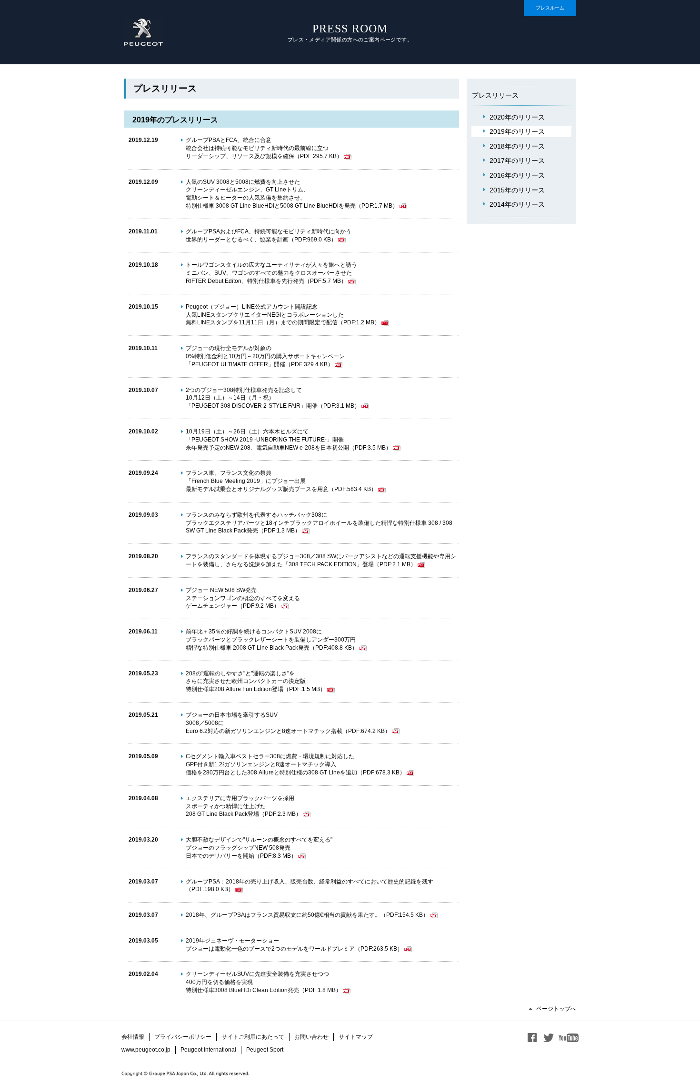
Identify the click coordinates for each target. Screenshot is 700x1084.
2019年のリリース (517, 131)
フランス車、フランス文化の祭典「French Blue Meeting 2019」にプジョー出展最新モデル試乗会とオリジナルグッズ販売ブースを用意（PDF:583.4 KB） (281, 481)
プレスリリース (495, 95)
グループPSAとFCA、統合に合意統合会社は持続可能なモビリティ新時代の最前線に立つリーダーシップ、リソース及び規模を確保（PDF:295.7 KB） (264, 148)
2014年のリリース (517, 204)
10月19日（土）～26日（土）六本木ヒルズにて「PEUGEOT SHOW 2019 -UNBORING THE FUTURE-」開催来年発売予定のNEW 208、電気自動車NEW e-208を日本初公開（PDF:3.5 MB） (288, 439)
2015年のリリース (517, 190)
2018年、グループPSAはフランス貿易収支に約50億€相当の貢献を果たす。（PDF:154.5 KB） (307, 915)
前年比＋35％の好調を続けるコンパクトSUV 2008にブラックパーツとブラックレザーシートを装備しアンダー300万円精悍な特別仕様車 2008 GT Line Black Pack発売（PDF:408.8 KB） (272, 639)
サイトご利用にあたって (252, 1037)
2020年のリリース (517, 117)
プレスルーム (550, 7)
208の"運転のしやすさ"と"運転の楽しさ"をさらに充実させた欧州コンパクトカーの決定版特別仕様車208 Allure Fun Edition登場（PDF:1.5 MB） (256, 681)
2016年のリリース (517, 175)
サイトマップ (356, 1037)
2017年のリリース (517, 160)
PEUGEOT (143, 32)
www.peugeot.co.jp (145, 1049)
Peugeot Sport (264, 1049)
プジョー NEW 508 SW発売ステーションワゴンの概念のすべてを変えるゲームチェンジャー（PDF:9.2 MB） (243, 598)
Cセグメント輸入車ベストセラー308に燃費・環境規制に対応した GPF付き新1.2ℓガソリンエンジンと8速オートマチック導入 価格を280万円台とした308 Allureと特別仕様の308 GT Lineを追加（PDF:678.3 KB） (295, 764)
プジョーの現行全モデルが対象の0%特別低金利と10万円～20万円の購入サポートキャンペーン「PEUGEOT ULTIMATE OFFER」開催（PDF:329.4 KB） (265, 356)
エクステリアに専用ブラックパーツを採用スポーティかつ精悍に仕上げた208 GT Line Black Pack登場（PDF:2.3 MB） (243, 806)
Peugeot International (208, 1049)
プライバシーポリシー (182, 1037)
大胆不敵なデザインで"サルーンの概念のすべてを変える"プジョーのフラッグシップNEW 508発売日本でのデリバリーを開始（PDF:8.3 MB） (259, 847)
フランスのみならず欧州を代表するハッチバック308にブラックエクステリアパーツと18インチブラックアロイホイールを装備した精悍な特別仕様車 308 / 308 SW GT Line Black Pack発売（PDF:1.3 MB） (319, 523)
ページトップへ (556, 1008)
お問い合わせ (311, 1037)
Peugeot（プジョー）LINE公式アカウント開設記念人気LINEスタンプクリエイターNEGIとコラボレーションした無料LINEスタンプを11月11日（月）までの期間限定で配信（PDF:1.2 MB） (283, 314)
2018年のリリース (517, 146)
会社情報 (132, 1037)
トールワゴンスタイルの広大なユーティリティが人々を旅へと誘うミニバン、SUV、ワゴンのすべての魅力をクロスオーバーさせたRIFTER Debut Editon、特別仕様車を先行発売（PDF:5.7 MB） (271, 272)
